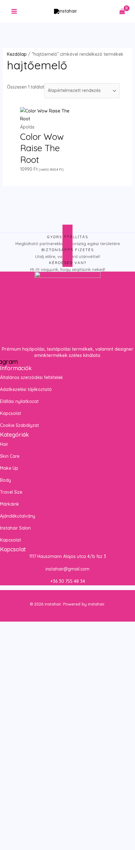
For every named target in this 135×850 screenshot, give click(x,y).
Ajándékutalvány (17, 516)
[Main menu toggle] (14, 11)
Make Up (9, 468)
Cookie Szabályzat (19, 425)
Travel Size (11, 492)
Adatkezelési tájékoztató (26, 389)
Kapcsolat (10, 413)
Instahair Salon (15, 528)
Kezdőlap (17, 54)
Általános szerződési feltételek (31, 377)
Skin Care (9, 456)
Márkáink (9, 504)
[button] (67, 444)
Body (5, 480)
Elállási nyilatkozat (19, 401)
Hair (4, 444)
